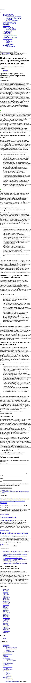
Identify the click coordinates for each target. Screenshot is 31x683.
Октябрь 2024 (6, 618)
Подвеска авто (8, 27)
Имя (1, 475)
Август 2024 (6, 620)
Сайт (1, 481)
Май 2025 (5, 609)
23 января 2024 (3, 505)
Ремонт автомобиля (8, 663)
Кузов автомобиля (9, 23)
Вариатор (9, 41)
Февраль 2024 (6, 628)
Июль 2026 (5, 590)
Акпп (7, 40)
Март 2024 (5, 627)
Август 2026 (6, 589)
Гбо (7, 36)
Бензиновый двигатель (14, 17)
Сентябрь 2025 (6, 603)
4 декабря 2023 (3, 536)
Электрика (6, 45)
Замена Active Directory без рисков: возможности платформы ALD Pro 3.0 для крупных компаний (15, 562)
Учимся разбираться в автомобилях (14, 533)
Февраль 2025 (6, 612)
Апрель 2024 (6, 625)
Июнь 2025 (5, 607)
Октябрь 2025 (6, 602)
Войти (4, 638)
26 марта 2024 (3, 520)
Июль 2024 (5, 622)
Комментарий (4, 464)
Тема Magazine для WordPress (12, 681)
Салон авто (7, 32)
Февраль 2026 (6, 597)
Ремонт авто (7, 31)
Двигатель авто (8, 15)
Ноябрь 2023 (6, 632)
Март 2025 (5, 611)
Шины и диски (11, 30)
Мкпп (7, 42)
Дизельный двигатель (13, 18)
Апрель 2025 (6, 610)
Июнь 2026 (5, 592)
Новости (6, 24)
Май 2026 (5, 593)
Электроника (10, 46)
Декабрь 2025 (6, 599)
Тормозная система (10, 37)
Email (2, 478)
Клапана (9, 19)
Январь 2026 (6, 598)
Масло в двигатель (12, 20)
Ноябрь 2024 (6, 616)
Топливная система (10, 35)
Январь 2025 (6, 614)
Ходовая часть (11, 28)
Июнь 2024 (5, 623)
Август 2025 (6, 605)
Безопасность (8, 14)
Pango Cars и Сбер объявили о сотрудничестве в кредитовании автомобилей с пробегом (15, 557)
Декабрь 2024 (6, 615)
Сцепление (9, 44)
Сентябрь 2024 (6, 619)
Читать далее (4, 514)
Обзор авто (6, 26)
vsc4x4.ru (2, 9)
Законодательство (9, 22)
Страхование (7, 33)
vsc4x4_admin (10, 66)
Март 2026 (5, 596)
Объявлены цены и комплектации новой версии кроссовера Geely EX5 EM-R (15, 560)
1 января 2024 (3, 66)
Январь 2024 (6, 629)
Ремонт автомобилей (8, 517)
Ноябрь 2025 (6, 601)
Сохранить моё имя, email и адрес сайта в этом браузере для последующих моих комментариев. (14, 484)
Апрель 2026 (6, 594)
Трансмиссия (7, 39)
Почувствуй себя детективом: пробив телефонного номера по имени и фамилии (14, 501)
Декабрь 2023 (6, 631)
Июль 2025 (5, 606)
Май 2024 (5, 624)
